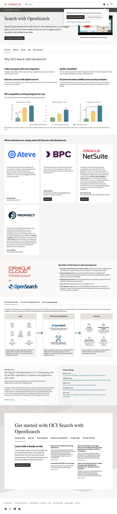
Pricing (23, 50)
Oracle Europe (8, 10)
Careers (49, 503)
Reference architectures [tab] (59, 438)
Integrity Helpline (69, 503)
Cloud (16, 10)
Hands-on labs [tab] (20, 438)
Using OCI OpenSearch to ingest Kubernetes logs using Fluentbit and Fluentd (84, 390)
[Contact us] (111, 4)
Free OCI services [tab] (89, 438)
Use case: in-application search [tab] (30, 302)
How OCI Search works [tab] (11, 302)
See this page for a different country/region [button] (79, 22)
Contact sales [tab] (75, 438)
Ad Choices (43, 503)
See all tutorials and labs (22, 465)
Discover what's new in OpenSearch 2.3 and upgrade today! (79, 385)
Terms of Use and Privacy (21, 503)
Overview (7, 50)
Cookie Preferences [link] (34, 503)
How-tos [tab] (31, 438)
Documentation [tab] (42, 438)
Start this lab (54, 459)
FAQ (29, 50)
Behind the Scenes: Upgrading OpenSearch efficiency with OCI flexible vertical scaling (86, 380)
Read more (48, 199)
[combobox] (58, 4)
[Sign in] (108, 4)
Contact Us (77, 503)
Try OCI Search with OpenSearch (14, 38)
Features (15, 50)
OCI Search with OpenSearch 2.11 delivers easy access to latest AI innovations (84, 375)
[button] (5, 4)
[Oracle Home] (14, 4)
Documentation (38, 50)
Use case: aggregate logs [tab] (49, 302)
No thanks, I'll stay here (94, 17)
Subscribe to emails (58, 503)
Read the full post (9, 400)
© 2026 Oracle (8, 503)
